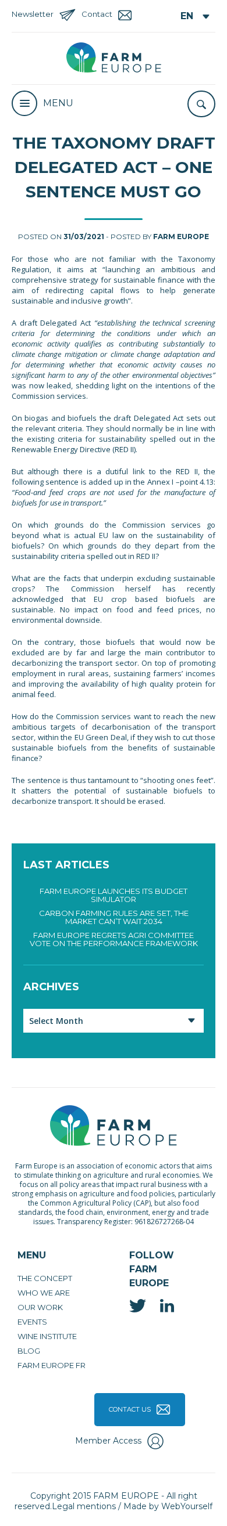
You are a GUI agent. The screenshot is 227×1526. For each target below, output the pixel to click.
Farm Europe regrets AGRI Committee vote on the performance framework (114, 939)
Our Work (40, 1307)
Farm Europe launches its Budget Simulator (113, 895)
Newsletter (33, 14)
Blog (28, 1350)
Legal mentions (84, 1506)
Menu (58, 103)
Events (32, 1321)
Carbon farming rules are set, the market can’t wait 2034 (114, 917)
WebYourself (186, 1506)
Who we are (43, 1292)
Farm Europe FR (51, 1365)
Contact (96, 14)
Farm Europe (181, 236)
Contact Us (130, 1409)
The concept (44, 1278)
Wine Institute (47, 1336)
